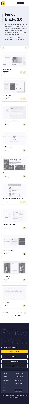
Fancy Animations (14, 356)
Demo (6, 73)
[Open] (26, 3)
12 (2, 315)
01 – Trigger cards (7, 95)
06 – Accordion (6, 302)
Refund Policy (19, 383)
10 (21, 313)
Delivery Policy (19, 376)
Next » (19, 315)
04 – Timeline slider (7, 146)
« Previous (5, 313)
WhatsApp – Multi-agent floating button (13, 198)
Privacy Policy (19, 373)
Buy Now (20, 3)
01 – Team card (6, 276)
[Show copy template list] (21, 72)
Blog (4, 387)
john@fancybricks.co (11, 347)
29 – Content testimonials (9, 224)
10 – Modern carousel (8, 172)
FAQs (4, 390)
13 (6, 315)
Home (5, 373)
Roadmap (6, 380)
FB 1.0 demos (14, 366)
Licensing (18, 380)
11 (24, 313)
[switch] (14, 48)
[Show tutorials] (24, 72)
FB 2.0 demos (14, 361)
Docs (4, 383)
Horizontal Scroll (7, 69)
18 (15, 315)
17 (12, 315)
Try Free (5, 376)
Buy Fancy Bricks (14, 351)
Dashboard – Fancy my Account (10, 121)
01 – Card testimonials (8, 250)
